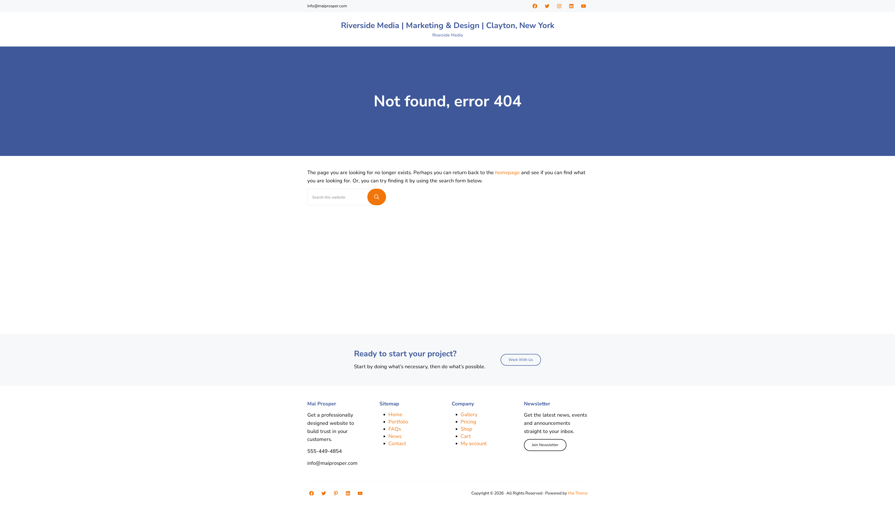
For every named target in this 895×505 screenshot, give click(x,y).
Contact (397, 443)
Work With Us (520, 359)
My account (474, 443)
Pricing (468, 421)
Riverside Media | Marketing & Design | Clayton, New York (447, 25)
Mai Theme (578, 493)
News (394, 436)
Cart (466, 436)
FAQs (394, 429)
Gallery (469, 414)
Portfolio (398, 421)
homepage (507, 172)
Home (395, 414)
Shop (466, 429)
